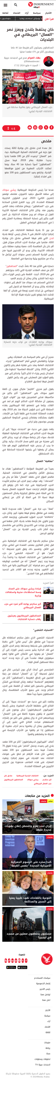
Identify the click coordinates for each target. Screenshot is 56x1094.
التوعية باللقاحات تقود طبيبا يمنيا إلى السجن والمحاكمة (30, 899)
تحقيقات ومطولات (42, 1059)
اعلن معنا (46, 1000)
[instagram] (19, 960)
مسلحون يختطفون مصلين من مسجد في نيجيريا (29, 935)
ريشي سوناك (9, 190)
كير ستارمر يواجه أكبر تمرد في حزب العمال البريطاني (22, 605)
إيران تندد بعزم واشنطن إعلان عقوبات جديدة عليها (28, 828)
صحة (48, 1053)
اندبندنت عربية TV (42, 1064)
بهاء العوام (33, 58)
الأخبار (48, 13)
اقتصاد (16, 13)
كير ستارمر (47, 779)
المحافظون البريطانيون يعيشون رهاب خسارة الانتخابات (24, 617)
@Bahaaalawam (31, 61)
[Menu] (5, 5)
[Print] (30, 127)
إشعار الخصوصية (43, 983)
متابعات (30, 796)
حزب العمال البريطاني (42, 783)
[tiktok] (9, 960)
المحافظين (11, 266)
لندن (51, 238)
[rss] (6, 960)
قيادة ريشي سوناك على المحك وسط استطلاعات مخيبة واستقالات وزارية (23, 592)
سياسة (37, 13)
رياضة (48, 1048)
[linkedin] (12, 960)
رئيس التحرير (45, 989)
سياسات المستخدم (42, 978)
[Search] (15, 5)
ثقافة (5, 13)
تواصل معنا (45, 994)
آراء (26, 13)
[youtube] (16, 960)
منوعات (47, 1042)
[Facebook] (26, 960)
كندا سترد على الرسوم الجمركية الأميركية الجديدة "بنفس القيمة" (30, 864)
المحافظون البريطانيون (13, 779)
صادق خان (8, 775)
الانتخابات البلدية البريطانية (27, 775)
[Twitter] (23, 960)
